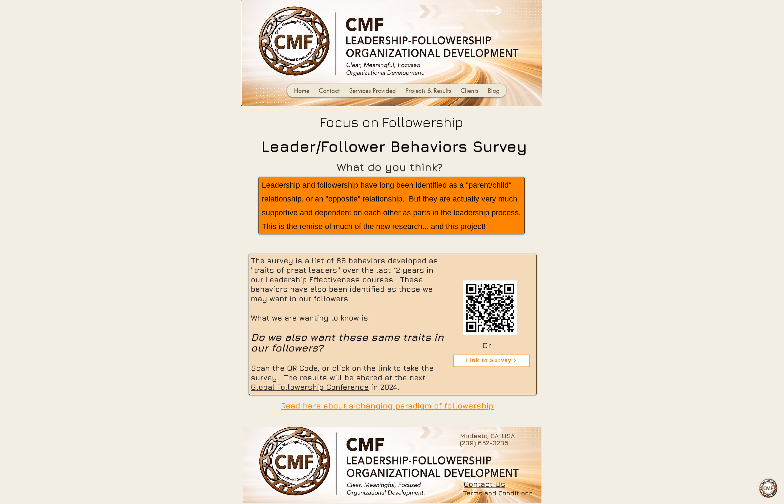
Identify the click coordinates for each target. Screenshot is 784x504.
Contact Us (484, 484)
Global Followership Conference (310, 387)
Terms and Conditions (498, 493)
